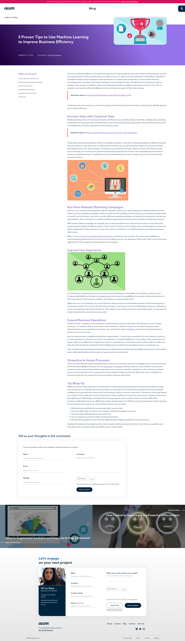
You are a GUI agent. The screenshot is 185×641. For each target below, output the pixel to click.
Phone (73, 603)
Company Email (77, 593)
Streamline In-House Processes (27, 93)
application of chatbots (113, 366)
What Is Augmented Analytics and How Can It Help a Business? (111, 133)
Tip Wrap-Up (22, 97)
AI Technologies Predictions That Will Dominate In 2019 (108, 95)
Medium (132, 329)
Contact (132, 624)
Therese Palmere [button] (54, 55)
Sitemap (156, 638)
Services (140, 624)
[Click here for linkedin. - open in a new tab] (137, 629)
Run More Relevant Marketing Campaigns (30, 82)
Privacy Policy (114, 484)
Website (26, 478)
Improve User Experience (25, 86)
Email (25, 466)
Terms (138, 638)
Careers (117, 624)
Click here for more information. (129, 1)
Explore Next (174, 510)
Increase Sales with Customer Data (28, 78)
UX (111, 293)
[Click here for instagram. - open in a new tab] (144, 629)
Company (74, 583)
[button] (181, 8)
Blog (125, 624)
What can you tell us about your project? (121, 573)
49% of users (80, 85)
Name (26, 454)
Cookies (147, 638)
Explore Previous (12, 542)
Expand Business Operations (26, 89)
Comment (81, 454)
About (109, 624)
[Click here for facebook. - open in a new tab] (140, 629)
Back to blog (12, 17)
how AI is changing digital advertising (97, 236)
